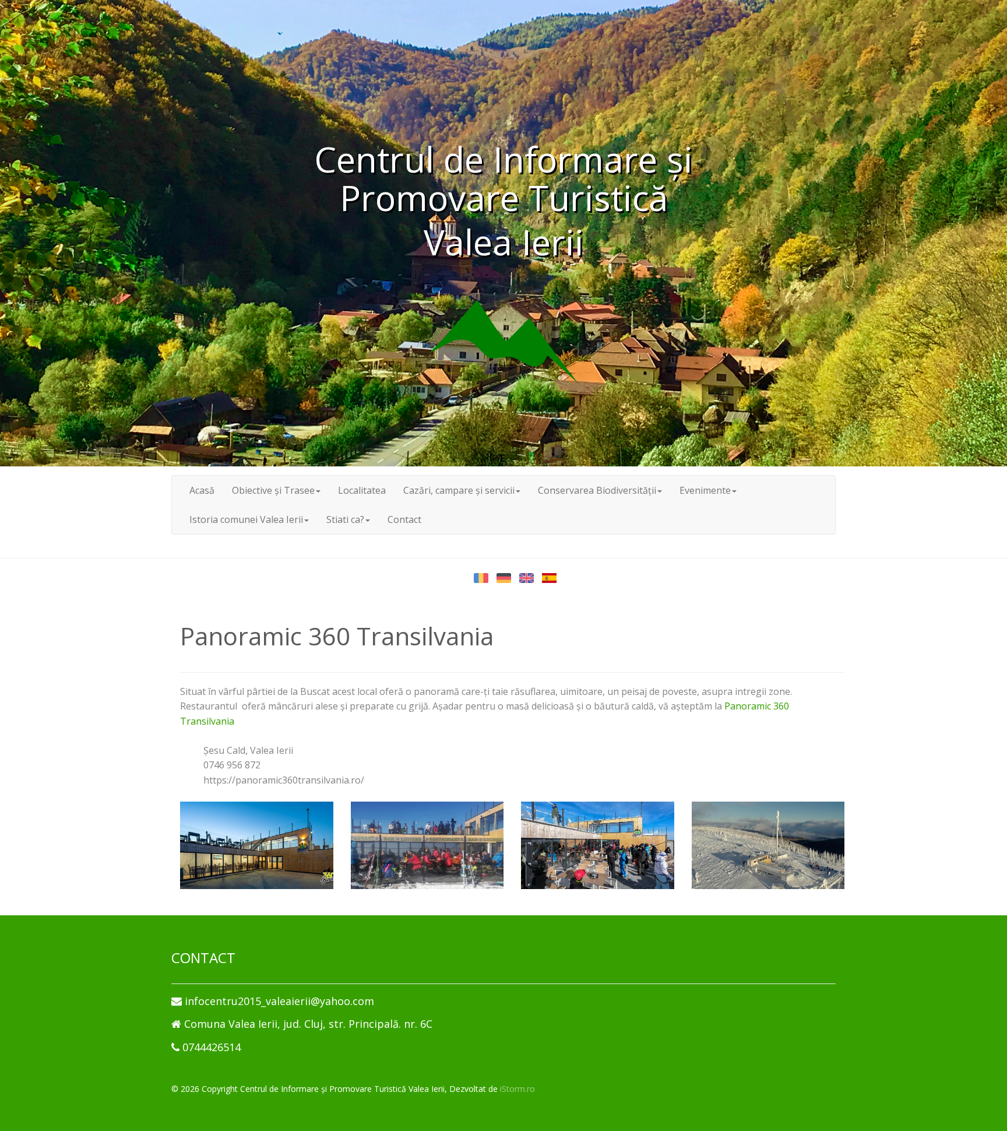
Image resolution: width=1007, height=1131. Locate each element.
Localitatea (362, 490)
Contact (404, 519)
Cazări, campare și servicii (459, 490)
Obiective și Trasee (273, 490)
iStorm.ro (517, 1088)
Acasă (201, 490)
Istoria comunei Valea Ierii (246, 519)
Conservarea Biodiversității (597, 490)
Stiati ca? (345, 519)
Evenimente (705, 490)
